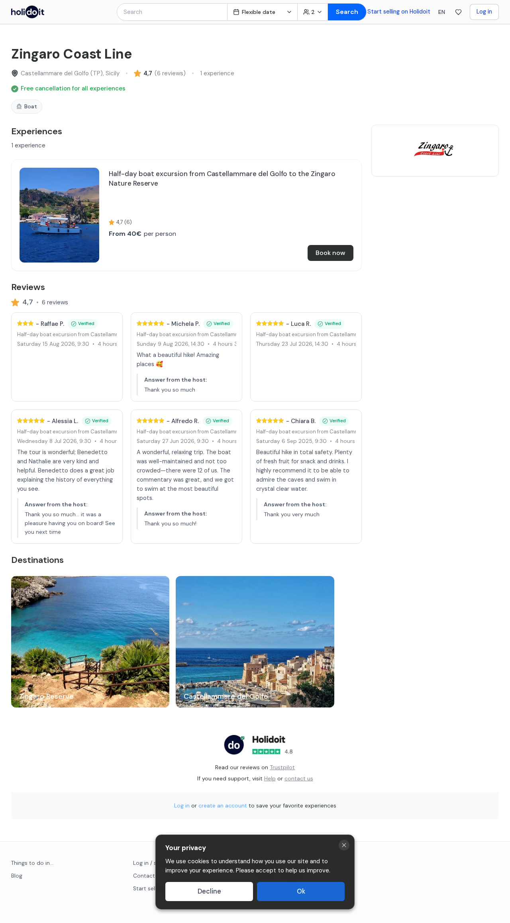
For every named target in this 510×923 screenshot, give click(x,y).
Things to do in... (32, 863)
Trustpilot (282, 767)
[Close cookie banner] (344, 845)
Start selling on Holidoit (398, 11)
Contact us (148, 875)
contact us (298, 778)
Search (347, 12)
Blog (16, 875)
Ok (301, 891)
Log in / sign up (153, 863)
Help (270, 778)
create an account (222, 805)
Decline (209, 891)
